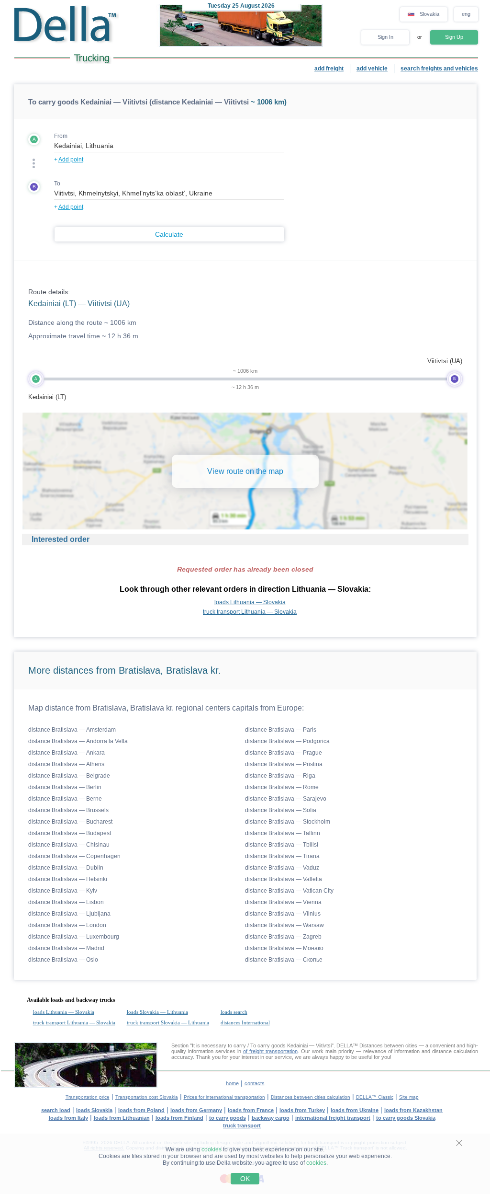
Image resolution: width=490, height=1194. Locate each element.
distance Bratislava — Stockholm (287, 821)
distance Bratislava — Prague (283, 752)
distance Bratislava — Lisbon (66, 902)
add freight (329, 68)
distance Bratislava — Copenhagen (74, 856)
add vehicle (372, 68)
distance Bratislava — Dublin (65, 867)
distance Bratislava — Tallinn (282, 833)
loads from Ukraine (355, 1110)
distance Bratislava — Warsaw (284, 925)
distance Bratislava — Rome (282, 787)
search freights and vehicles (439, 68)
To (57, 183)
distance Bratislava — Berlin (64, 787)
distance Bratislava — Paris (280, 729)
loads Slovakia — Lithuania (157, 1012)
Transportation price (88, 1097)
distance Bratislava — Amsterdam (72, 729)
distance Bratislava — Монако (284, 948)
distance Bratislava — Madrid (66, 948)
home (232, 1083)
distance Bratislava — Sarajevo (285, 798)
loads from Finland (179, 1118)
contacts (255, 1083)
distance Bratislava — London (67, 925)
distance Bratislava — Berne (65, 798)
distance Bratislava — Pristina (284, 764)
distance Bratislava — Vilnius (283, 913)
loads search (234, 1012)
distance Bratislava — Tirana (282, 856)
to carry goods (227, 1118)
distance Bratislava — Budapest (69, 833)
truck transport (242, 1125)
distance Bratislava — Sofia (280, 810)
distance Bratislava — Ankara (66, 752)
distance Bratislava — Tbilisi (281, 844)
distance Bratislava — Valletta (283, 879)
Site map (409, 1097)
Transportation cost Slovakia (146, 1097)
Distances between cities (388, 1045)
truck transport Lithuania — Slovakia (250, 611)
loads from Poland (141, 1110)
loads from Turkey (302, 1110)
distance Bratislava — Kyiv (62, 890)
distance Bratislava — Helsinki (67, 879)
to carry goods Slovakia (405, 1118)
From (60, 136)
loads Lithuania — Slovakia (250, 602)
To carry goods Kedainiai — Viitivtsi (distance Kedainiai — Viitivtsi (138, 102)
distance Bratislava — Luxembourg (73, 936)
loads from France (251, 1110)
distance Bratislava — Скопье (284, 959)
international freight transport (332, 1118)
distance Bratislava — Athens (66, 764)
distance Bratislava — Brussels (68, 810)
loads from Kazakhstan (413, 1110)
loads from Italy (68, 1118)
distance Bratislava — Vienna (283, 902)
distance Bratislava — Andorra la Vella (78, 741)
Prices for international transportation (224, 1097)
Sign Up (454, 37)
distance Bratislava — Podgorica (287, 741)
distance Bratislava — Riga (280, 775)
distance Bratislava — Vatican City (289, 890)
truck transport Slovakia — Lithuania (168, 1022)
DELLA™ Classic (374, 1097)
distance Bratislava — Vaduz (282, 867)
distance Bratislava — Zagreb (283, 936)
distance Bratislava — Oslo (63, 959)
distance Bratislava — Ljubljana (69, 913)
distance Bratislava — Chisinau (69, 844)
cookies (211, 1149)
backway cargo (271, 1118)
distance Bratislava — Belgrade (69, 775)
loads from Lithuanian (122, 1118)
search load (55, 1110)
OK (245, 1179)
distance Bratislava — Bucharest (70, 821)
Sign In (385, 37)
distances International (245, 1022)
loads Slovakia (94, 1110)
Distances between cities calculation (310, 1097)
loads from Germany (196, 1110)
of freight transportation (270, 1051)
